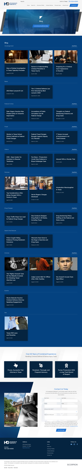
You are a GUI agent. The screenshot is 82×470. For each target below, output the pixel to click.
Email (63, 403)
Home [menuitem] (28, 5)
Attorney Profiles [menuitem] (40, 5)
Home (48, 444)
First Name (46, 398)
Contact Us (73, 5)
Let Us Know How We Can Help (41, 26)
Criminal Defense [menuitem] (49, 5)
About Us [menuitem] (33, 5)
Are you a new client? (48, 409)
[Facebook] (77, 444)
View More (74, 45)
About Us (49, 446)
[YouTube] (71, 444)
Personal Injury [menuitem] (58, 5)
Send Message (61, 430)
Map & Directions (26, 447)
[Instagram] (74, 444)
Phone (45, 403)
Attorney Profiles (50, 448)
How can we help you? (49, 414)
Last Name (64, 398)
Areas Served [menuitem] (65, 5)
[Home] (10, 3)
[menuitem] (5, 467)
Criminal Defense (50, 451)
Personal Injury (50, 453)
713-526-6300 (73, 1)
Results (22, 1)
